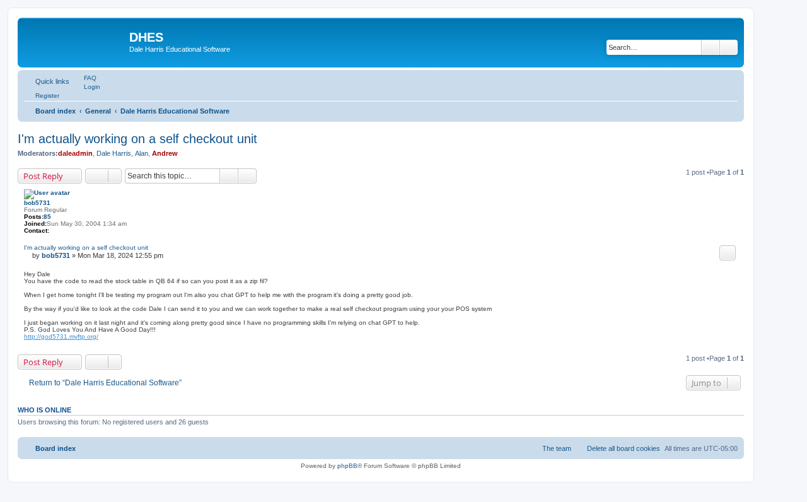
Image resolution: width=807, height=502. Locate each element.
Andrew (165, 153)
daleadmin (75, 153)
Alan (141, 153)
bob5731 (37, 202)
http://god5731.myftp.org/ (61, 336)
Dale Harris (113, 153)
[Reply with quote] (727, 252)
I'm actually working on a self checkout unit (137, 139)
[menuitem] (84, 77)
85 (47, 216)
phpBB (347, 465)
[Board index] (75, 41)
